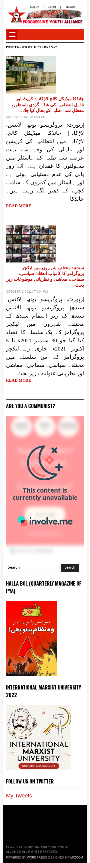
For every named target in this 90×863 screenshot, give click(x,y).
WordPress (37, 857)
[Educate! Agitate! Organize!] (45, 13)
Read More (18, 206)
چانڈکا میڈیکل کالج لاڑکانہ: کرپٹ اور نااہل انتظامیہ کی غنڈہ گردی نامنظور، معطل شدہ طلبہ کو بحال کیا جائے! (48, 104)
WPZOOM (76, 857)
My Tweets (19, 795)
